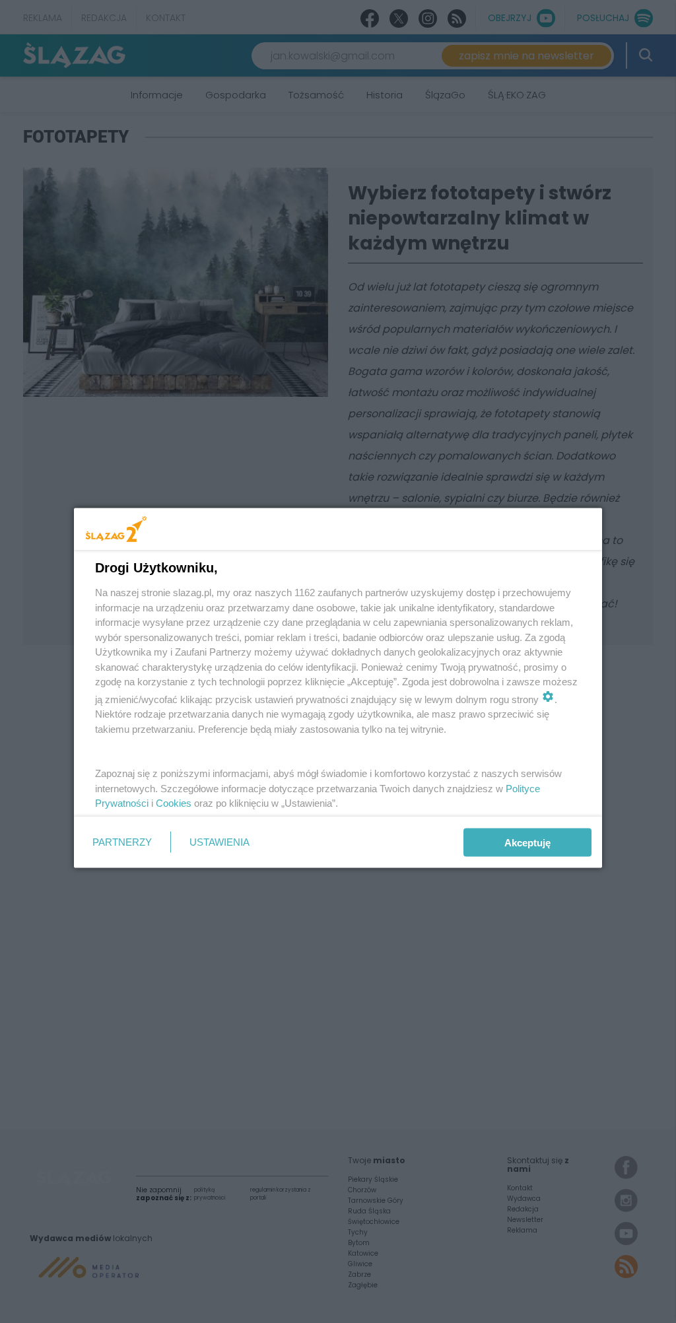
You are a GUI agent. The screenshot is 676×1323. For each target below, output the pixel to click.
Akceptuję (527, 842)
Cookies (173, 803)
